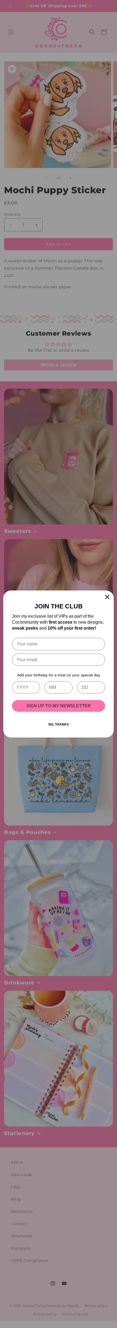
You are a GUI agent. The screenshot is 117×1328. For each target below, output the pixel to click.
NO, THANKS (58, 724)
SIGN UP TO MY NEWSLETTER (58, 706)
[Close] (107, 597)
